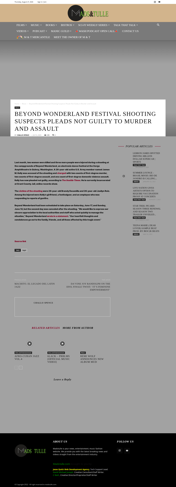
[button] (158, 25)
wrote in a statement (57, 216)
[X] (23, 145)
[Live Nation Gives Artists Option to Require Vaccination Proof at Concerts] (124, 191)
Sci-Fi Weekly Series (92, 25)
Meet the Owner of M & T (72, 37)
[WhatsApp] (36, 145)
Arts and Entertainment (23, 353)
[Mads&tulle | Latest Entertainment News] (88, 13)
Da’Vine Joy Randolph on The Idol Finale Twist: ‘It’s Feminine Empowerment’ (88, 286)
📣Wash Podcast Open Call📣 (96, 31)
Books (50, 25)
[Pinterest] (30, 145)
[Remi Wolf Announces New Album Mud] (95, 343)
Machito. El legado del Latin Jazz (35, 285)
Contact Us (130, 31)
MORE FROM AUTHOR (78, 327)
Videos (21, 31)
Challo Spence (23, 135)
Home (17, 104)
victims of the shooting (30, 191)
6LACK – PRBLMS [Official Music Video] (58, 359)
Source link (20, 241)
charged (61, 173)
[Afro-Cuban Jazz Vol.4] (30, 343)
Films (20, 25)
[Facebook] (17, 145)
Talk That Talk (125, 25)
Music (35, 25)
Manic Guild (60, 31)
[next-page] (20, 367)
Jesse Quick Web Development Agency (71, 469)
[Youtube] (159, 2)
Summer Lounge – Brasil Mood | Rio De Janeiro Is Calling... (145, 176)
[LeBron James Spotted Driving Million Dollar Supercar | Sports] (124, 156)
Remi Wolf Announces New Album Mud (92, 359)
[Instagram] (155, 2)
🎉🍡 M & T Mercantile (33, 37)
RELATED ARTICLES (46, 327)
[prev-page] (16, 367)
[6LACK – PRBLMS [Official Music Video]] (62, 343)
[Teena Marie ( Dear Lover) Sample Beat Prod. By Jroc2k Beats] (124, 229)
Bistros (66, 25)
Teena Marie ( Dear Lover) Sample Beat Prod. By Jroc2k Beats (146, 228)
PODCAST (39, 31)
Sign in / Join (42, 2)
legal (24, 250)
